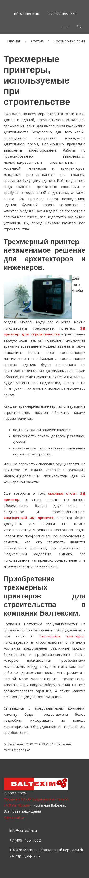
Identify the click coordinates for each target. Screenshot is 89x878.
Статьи (37, 41)
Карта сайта (14, 817)
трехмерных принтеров (61, 636)
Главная (14, 41)
